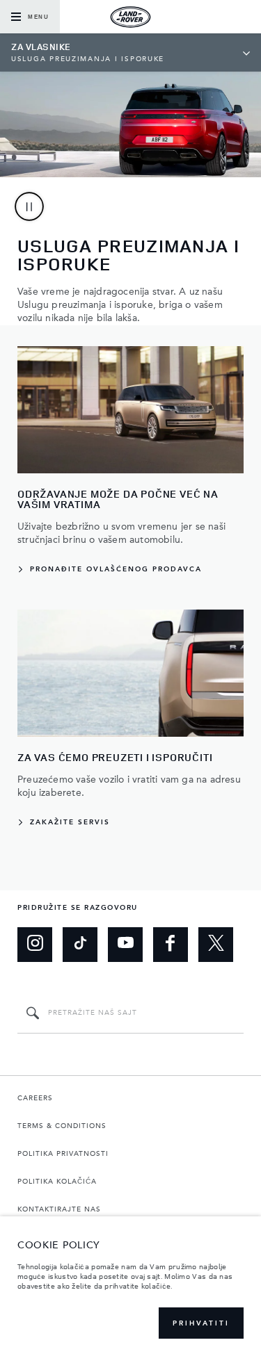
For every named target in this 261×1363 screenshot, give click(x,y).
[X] (215, 944)
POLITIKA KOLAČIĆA (57, 1181)
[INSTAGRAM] (34, 944)
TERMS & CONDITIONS (61, 1126)
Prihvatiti (201, 1323)
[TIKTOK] (80, 944)
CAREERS (35, 1098)
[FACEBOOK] (170, 944)
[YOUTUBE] (125, 944)
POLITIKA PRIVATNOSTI (63, 1154)
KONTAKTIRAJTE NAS (59, 1209)
